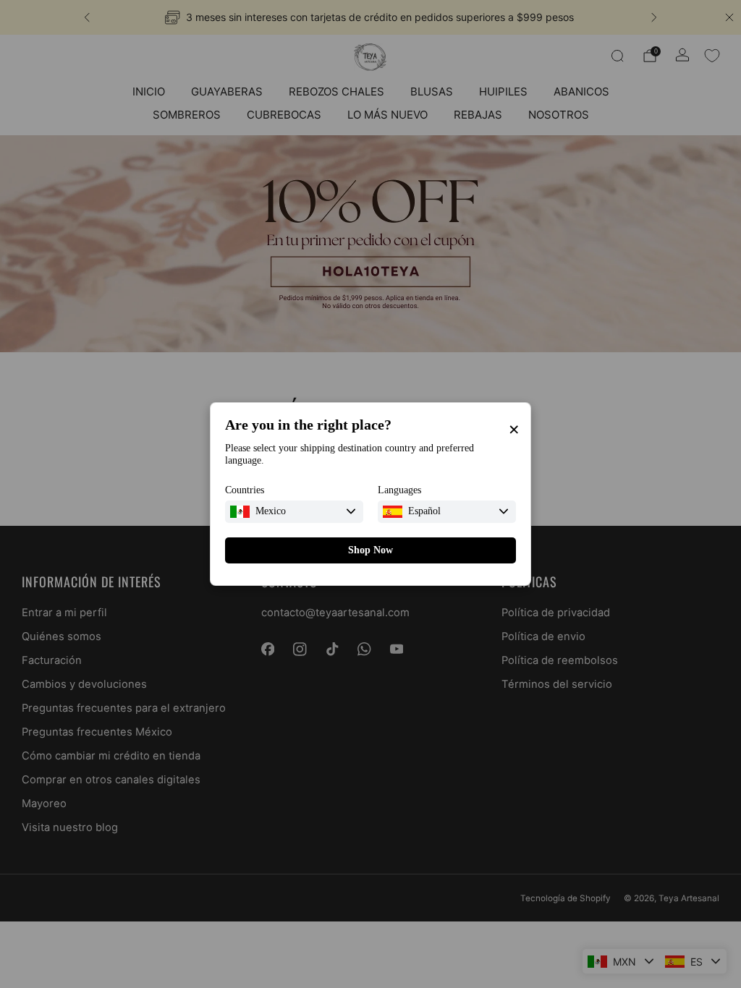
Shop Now (370, 550)
